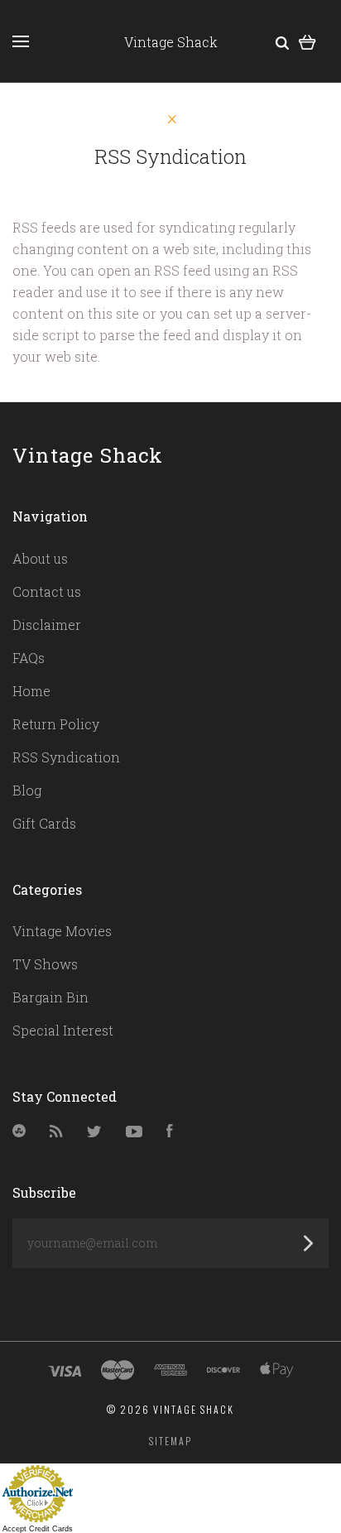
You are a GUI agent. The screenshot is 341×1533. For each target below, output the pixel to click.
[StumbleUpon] (19, 1132)
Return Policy (55, 724)
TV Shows (45, 964)
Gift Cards (44, 823)
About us (40, 558)
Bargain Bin (50, 997)
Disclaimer (46, 624)
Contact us (46, 591)
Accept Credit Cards (37, 1529)
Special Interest (62, 1030)
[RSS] (56, 1132)
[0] (307, 41)
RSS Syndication (66, 757)
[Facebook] (169, 1132)
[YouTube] (134, 1132)
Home (31, 690)
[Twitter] (94, 1132)
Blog (26, 790)
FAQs (28, 657)
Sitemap (170, 1441)
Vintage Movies (62, 931)
